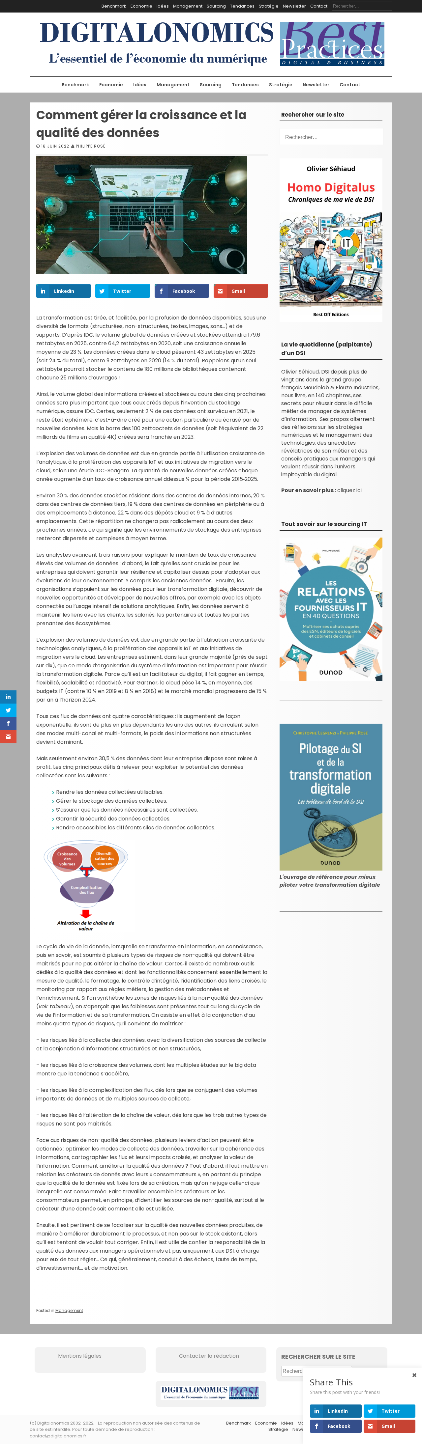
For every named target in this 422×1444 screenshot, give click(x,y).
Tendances (242, 6)
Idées (163, 6)
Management (187, 6)
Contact (318, 6)
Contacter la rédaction (200, 1356)
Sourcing (216, 6)
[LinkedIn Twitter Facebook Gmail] (85, 930)
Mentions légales (71, 1356)
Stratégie (269, 6)
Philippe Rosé (91, 146)
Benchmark (114, 6)
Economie (141, 6)
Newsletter (294, 6)
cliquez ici (349, 490)
